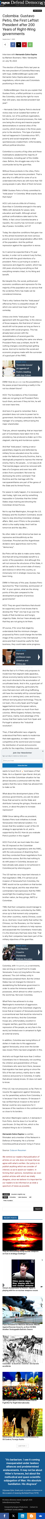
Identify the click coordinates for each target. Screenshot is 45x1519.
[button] (22, 752)
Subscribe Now (22, 765)
